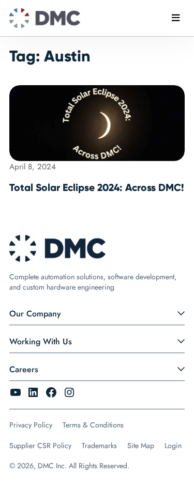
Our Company (35, 314)
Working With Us (40, 341)
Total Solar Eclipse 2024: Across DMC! (96, 187)
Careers (23, 369)
